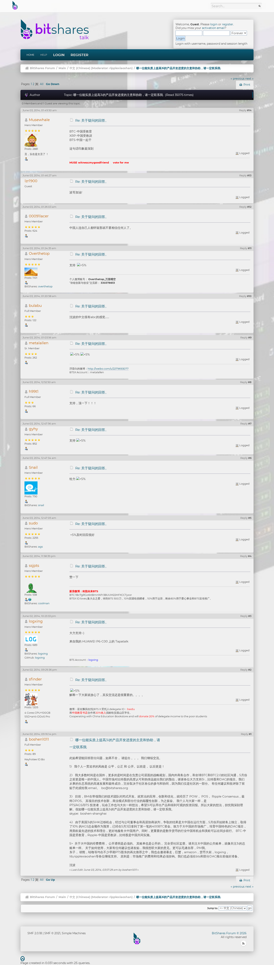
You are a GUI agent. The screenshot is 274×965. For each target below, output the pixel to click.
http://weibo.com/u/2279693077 (108, 368)
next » (249, 78)
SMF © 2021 (52, 933)
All (42, 84)
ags (40, 546)
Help (43, 54)
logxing (36, 621)
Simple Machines (74, 933)
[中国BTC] (29, 599)
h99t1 (34, 391)
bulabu (35, 305)
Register (79, 55)
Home (30, 54)
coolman (44, 603)
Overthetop (39, 253)
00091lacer (39, 216)
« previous (238, 78)
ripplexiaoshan (120, 68)
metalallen (38, 343)
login (213, 24)
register (227, 24)
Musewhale (39, 119)
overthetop (45, 286)
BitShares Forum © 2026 (229, 933)
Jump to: (212, 908)
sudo (33, 523)
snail (41, 505)
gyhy (33, 428)
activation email (213, 28)
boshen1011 (39, 739)
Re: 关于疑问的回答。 (92, 120)
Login (59, 55)
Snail (33, 467)
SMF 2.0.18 (34, 933)
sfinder (35, 679)
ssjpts (34, 565)
